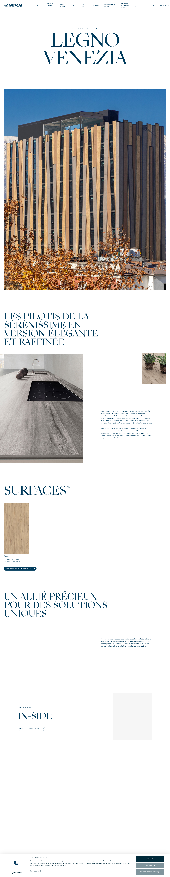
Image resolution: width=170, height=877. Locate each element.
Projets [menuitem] (73, 5)
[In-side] (132, 719)
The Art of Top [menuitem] (135, 5)
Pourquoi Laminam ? (50, 5)
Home (74, 29)
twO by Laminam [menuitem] (62, 5)
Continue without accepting (149, 872)
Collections (81, 29)
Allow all (150, 859)
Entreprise (95, 5)
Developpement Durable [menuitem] (109, 5)
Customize (148, 865)
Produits (38, 5)
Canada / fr (163, 5)
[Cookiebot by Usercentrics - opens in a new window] (16, 873)
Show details (34, 871)
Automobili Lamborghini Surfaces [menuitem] (125, 5)
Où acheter (83, 5)
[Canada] (18, 5)
